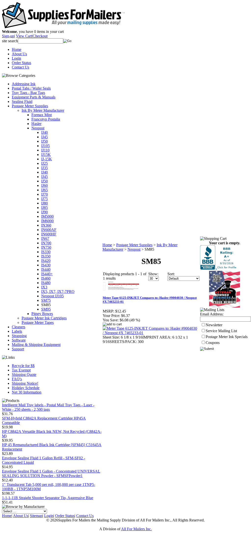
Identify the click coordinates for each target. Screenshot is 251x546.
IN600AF (48, 230)
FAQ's (17, 379)
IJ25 (44, 163)
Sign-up (8, 36)
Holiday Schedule (25, 388)
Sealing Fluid (22, 101)
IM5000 (47, 216)
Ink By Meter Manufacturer (43, 110)
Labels (17, 331)
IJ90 (44, 212)
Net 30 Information (26, 392)
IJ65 (44, 190)
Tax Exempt (21, 370)
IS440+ (47, 274)
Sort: (171, 274)
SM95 (46, 309)
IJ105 (45, 146)
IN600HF (48, 234)
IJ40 (44, 132)
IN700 (46, 243)
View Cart (24, 36)
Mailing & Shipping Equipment (36, 344)
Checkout (40, 36)
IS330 (45, 252)
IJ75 (44, 199)
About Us (19, 54)
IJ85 (44, 207)
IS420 (45, 261)
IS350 (45, 256)
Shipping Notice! (25, 383)
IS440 (45, 269)
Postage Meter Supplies (30, 106)
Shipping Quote (24, 374)
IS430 (45, 265)
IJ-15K (46, 159)
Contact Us (20, 67)
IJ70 (44, 194)
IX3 (44, 287)
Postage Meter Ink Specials (227, 337)
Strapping (19, 336)
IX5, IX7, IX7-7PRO (58, 291)
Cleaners (18, 327)
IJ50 (44, 141)
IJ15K (46, 154)
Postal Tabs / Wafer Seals (31, 88)
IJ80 (44, 203)
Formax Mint (41, 115)
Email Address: (212, 314)
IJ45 (44, 137)
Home (16, 49)
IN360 (46, 225)
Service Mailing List (221, 331)
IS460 (45, 278)
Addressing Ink (24, 84)
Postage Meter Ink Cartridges (44, 318)
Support (18, 349)
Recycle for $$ (23, 366)
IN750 (46, 247)
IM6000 (47, 221)
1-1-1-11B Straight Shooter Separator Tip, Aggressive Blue (47, 498)
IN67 (45, 238)
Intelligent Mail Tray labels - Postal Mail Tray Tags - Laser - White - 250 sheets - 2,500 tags (48, 407)
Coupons (213, 343)
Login (16, 58)
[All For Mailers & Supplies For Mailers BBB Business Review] (219, 268)
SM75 (46, 300)
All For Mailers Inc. (136, 529)
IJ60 (44, 185)
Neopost (37, 128)
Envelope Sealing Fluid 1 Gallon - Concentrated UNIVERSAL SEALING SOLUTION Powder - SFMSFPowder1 (51, 473)
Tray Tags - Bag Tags (28, 93)
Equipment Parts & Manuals (33, 97)
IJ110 (45, 150)
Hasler (36, 124)
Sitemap (36, 516)
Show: (153, 274)
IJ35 (44, 168)
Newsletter (214, 325)
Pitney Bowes (42, 314)
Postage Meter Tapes (38, 322)
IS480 (45, 283)
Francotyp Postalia (45, 119)
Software (19, 340)
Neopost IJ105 (52, 296)
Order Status (21, 63)
